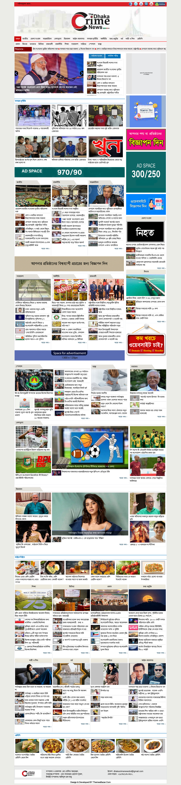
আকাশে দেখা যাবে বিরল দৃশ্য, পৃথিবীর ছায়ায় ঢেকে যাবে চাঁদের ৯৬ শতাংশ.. (146, 614)
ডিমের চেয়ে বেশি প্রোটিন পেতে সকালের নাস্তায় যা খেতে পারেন (27, 579)
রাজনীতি (58, 44)
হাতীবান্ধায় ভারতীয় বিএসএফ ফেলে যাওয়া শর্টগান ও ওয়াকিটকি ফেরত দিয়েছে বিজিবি (145, 258)
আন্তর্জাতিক (47, 38)
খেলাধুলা (57, 38)
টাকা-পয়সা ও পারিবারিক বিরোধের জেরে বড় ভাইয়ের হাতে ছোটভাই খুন (105, 161)
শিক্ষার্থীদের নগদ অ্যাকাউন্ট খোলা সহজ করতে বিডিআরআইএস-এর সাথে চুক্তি (67, 312)
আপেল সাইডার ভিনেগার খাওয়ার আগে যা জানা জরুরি (76, 578)
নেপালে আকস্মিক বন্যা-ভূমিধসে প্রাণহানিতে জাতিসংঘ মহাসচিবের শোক (105, 210)
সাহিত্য (83, 44)
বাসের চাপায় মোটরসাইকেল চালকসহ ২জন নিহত (145, 244)
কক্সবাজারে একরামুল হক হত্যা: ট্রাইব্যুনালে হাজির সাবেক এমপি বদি (146, 720)
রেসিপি (140, 38)
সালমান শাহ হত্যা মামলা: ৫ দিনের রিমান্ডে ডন (52, 49)
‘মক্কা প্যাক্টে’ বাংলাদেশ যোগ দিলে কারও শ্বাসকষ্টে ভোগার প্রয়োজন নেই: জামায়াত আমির (68, 222)
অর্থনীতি (104, 38)
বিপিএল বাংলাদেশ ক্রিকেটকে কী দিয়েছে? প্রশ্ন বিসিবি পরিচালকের (32, 476)
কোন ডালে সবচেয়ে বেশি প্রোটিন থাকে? (100, 578)
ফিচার (25, 44)
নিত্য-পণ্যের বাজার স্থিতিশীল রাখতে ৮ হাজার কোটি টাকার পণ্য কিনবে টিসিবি (68, 319)
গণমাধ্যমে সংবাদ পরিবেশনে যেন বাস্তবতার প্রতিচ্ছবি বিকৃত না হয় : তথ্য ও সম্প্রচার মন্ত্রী (70, 629)
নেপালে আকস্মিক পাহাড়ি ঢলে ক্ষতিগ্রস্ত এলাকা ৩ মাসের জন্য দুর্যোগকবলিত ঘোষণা (105, 218)
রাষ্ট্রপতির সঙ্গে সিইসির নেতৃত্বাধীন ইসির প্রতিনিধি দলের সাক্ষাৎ (104, 304)
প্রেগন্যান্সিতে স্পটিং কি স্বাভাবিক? (38, 713)
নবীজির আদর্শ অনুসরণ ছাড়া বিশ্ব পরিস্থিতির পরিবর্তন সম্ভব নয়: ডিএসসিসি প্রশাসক (104, 325)
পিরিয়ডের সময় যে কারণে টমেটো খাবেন (126, 578)
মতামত (33, 44)
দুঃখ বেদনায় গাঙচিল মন (100, 687)
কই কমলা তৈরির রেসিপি (150, 755)
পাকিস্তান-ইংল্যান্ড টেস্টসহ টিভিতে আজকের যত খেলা (90, 466)
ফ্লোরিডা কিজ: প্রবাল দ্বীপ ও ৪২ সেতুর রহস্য (143, 298)
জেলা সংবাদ (35, 38)
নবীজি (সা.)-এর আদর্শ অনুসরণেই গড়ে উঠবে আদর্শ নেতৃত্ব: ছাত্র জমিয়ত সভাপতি (68, 242)
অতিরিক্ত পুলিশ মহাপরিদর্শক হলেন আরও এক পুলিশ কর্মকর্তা (31, 339)
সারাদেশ (74, 44)
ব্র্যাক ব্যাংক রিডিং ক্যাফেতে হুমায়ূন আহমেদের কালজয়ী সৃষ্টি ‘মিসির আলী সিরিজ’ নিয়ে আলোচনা (109, 707)
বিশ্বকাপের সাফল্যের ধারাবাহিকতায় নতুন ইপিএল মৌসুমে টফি (86, 471)
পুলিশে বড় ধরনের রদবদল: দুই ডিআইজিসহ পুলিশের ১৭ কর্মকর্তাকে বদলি (32, 319)
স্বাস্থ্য (100, 44)
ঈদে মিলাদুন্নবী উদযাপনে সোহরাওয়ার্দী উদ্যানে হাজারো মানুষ (105, 332)
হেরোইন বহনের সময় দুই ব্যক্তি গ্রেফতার (103, 128)
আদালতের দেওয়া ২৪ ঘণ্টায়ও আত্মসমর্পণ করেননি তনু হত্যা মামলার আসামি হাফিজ (71, 374)
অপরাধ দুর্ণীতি (92, 38)
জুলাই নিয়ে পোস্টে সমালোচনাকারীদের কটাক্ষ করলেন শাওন (70, 415)
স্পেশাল (92, 44)
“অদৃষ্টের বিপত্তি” (107, 717)
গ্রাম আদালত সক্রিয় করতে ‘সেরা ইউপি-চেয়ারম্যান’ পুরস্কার (30, 332)
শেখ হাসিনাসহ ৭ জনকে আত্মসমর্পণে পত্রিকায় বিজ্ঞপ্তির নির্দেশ (145, 707)
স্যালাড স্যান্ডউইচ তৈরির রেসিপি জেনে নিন (25, 756)
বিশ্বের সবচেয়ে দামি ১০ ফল (147, 308)
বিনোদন (67, 38)
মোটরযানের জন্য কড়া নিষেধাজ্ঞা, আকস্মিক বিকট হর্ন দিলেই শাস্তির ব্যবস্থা (71, 388)
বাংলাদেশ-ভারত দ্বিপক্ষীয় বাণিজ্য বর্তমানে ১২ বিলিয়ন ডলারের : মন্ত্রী (67, 339)
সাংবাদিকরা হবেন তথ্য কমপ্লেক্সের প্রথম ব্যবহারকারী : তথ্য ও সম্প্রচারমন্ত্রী (71, 622)
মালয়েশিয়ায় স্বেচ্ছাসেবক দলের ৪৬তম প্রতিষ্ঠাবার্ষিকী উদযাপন (106, 614)
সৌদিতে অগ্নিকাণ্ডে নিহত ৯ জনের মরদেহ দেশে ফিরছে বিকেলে (31, 304)
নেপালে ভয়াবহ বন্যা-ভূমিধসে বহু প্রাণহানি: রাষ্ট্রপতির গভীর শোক (140, 49)
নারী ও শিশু (130, 38)
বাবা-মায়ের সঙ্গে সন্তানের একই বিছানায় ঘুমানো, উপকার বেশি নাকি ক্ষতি (33, 703)
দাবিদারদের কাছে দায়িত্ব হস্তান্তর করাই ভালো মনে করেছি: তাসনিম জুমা (72, 408)
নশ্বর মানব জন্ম (106, 697)
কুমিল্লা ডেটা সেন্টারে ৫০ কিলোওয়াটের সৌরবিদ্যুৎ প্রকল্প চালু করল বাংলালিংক (146, 636)
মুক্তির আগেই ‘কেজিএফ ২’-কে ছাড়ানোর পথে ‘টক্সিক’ (83, 538)
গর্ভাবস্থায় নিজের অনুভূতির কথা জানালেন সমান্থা (90, 532)
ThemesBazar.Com (102, 782)
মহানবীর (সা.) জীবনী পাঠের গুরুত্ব (66, 687)
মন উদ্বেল (104, 711)
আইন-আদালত (78, 38)
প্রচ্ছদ (18, 38)
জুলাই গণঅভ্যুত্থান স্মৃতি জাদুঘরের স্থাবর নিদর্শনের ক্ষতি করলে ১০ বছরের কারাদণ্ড (43, 413)
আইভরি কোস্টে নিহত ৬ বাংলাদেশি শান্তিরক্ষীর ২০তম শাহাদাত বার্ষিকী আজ (31, 325)
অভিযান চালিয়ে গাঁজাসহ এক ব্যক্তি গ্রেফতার (69, 159)
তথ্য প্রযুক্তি (113, 38)
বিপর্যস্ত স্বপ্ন (105, 690)
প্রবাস (18, 44)
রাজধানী (49, 44)
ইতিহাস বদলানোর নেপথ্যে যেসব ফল (150, 302)
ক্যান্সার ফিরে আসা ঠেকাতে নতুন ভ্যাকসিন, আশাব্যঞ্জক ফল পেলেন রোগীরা (109, 413)
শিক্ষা (67, 44)
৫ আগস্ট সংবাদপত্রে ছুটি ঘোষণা (75, 640)
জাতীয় (25, 38)
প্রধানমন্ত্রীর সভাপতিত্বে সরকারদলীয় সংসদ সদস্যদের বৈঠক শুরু (31, 238)
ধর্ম (122, 38)
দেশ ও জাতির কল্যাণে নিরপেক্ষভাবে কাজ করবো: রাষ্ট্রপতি (92, 49)
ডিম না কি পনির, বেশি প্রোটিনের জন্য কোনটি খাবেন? (52, 578)
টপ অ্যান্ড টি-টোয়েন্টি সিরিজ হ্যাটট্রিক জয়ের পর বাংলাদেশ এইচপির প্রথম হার (147, 451)
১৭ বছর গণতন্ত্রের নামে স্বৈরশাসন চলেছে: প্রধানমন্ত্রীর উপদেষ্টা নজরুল (68, 215)
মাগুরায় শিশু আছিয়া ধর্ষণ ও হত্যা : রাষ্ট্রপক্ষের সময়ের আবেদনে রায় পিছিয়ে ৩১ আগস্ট (147, 714)
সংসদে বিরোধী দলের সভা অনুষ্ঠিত (65, 208)
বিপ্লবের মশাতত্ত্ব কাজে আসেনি (141, 393)
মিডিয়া (41, 44)
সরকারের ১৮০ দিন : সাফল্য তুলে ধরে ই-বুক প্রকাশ (24, 412)
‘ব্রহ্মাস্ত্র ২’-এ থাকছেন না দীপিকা (142, 544)
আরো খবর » (45, 249)
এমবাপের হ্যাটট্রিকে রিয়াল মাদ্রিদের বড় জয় (33, 450)
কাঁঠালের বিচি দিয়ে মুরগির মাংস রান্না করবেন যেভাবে (50, 756)
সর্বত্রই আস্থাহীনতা (147, 403)
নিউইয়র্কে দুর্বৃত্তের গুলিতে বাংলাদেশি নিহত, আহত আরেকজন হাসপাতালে (109, 622)
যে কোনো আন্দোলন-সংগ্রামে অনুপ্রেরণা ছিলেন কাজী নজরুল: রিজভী (69, 235)
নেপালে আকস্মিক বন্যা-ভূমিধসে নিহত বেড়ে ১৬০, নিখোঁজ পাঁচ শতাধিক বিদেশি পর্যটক (106, 232)
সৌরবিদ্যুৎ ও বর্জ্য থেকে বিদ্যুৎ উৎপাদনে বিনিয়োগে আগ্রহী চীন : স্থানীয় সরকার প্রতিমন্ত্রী (32, 232)
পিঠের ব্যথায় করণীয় (99, 393)
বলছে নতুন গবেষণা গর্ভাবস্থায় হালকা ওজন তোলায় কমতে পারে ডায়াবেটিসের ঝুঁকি (109, 400)
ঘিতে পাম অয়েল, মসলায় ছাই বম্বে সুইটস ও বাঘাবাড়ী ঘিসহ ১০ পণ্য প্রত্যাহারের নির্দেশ (69, 304)
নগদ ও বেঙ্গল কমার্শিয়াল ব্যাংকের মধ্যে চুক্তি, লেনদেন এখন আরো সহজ (68, 332)
